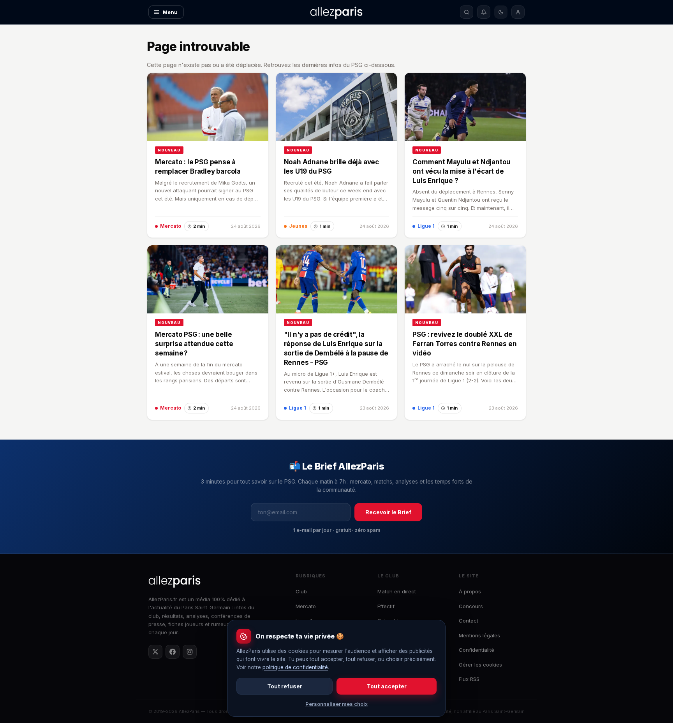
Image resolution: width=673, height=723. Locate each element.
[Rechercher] (466, 12)
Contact (468, 620)
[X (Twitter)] (155, 652)
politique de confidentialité (295, 667)
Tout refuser (284, 686)
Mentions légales (479, 635)
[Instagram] (190, 652)
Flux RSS (469, 679)
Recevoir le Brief (388, 512)
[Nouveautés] (483, 12)
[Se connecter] (518, 12)
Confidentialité (476, 650)
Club (301, 591)
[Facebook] (173, 652)
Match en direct (396, 591)
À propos (470, 591)
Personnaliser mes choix (336, 704)
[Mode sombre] (500, 12)
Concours (471, 606)
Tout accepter (387, 686)
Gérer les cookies (480, 664)
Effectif (386, 606)
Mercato (306, 606)
